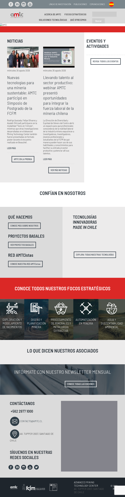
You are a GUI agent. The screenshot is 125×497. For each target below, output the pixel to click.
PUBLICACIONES (80, 4)
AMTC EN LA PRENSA (23, 159)
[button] (9, 24)
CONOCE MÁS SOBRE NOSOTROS (24, 225)
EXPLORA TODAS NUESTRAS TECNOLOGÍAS (95, 254)
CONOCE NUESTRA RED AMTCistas (25, 264)
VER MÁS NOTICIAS (59, 170)
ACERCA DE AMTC (52, 14)
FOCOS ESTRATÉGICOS (75, 14)
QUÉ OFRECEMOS (78, 19)
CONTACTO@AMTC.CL (31, 421)
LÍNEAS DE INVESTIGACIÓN (60, 4)
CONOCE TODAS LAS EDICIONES (80, 384)
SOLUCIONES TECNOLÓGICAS (53, 19)
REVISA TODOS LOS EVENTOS (105, 61)
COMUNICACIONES (97, 4)
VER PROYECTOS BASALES (22, 245)
